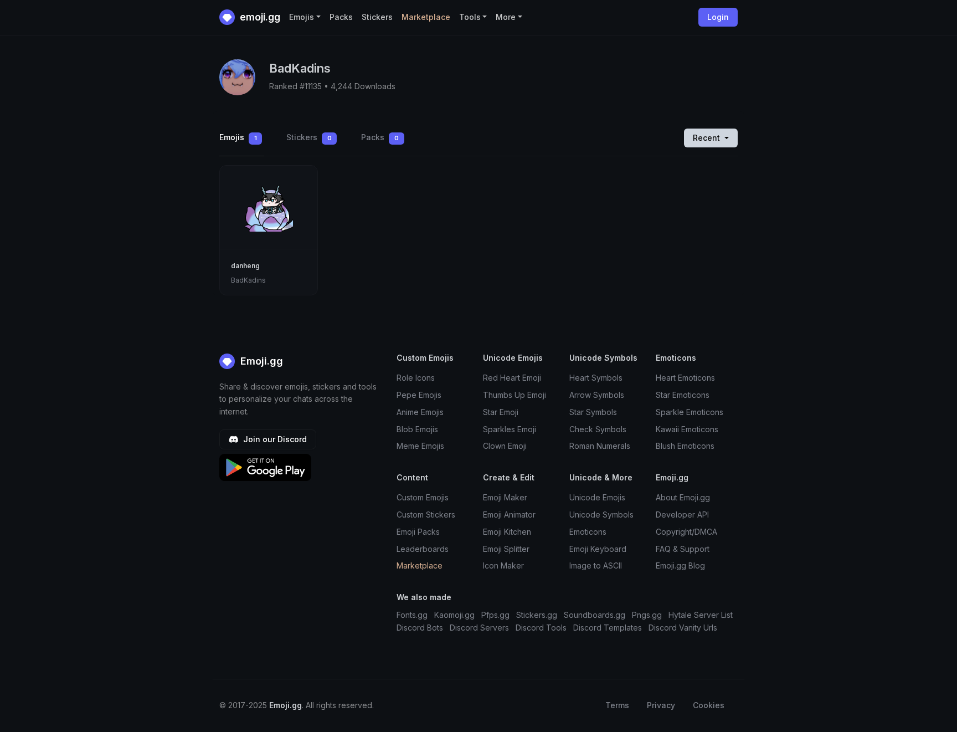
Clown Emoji (505, 446)
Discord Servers (479, 627)
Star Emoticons (682, 395)
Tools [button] (470, 17)
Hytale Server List (700, 615)
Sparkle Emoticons (689, 412)
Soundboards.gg (594, 615)
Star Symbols (593, 412)
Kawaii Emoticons (687, 429)
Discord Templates (607, 627)
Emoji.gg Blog (680, 565)
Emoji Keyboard (597, 549)
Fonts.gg (412, 615)
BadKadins (248, 280)
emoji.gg (259, 17)
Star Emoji (500, 412)
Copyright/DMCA (686, 531)
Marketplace (426, 17)
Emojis (238, 137)
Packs (341, 17)
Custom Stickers (426, 514)
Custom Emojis (423, 497)
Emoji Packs (418, 531)
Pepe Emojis (419, 395)
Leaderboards (423, 549)
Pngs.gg (647, 615)
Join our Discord (274, 439)
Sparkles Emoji (509, 429)
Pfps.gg (495, 615)
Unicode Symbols (601, 514)
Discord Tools (541, 627)
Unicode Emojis (597, 497)
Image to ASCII (595, 565)
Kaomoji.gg (454, 615)
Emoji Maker (505, 497)
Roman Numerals (599, 446)
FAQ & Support (682, 549)
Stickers (377, 17)
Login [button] (718, 17)
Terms (617, 705)
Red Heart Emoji (512, 377)
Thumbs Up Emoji (514, 395)
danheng (245, 266)
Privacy (661, 705)
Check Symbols (597, 429)
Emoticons (587, 531)
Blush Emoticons (685, 446)
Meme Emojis (420, 446)
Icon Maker (503, 565)
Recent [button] (707, 137)
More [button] (506, 17)
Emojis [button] (301, 17)
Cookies (708, 705)
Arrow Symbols (596, 395)
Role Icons (416, 377)
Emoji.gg (260, 361)
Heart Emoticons (685, 377)
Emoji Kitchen (507, 531)
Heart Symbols (595, 377)
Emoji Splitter (506, 549)
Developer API (682, 514)
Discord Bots (420, 627)
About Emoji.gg (683, 497)
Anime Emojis (420, 412)
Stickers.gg (536, 615)
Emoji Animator (509, 514)
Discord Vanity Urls (683, 627)
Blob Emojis (417, 429)
